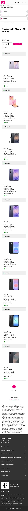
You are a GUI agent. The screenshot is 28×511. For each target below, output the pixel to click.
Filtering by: (6, 40)
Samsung (16, 43)
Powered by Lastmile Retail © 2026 (14, 508)
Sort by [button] (7, 47)
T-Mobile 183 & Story (8, 23)
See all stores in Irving (14, 399)
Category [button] (6, 44)
